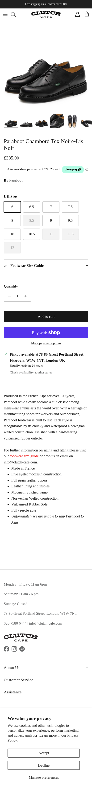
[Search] (15, 14)
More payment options (46, 343)
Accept (43, 753)
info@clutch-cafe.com (45, 623)
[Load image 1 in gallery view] (46, 66)
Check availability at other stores (31, 372)
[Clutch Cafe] (46, 14)
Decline (44, 765)
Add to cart (46, 317)
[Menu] (5, 14)
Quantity (11, 286)
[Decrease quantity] (8, 296)
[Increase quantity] (27, 296)
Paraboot (15, 180)
